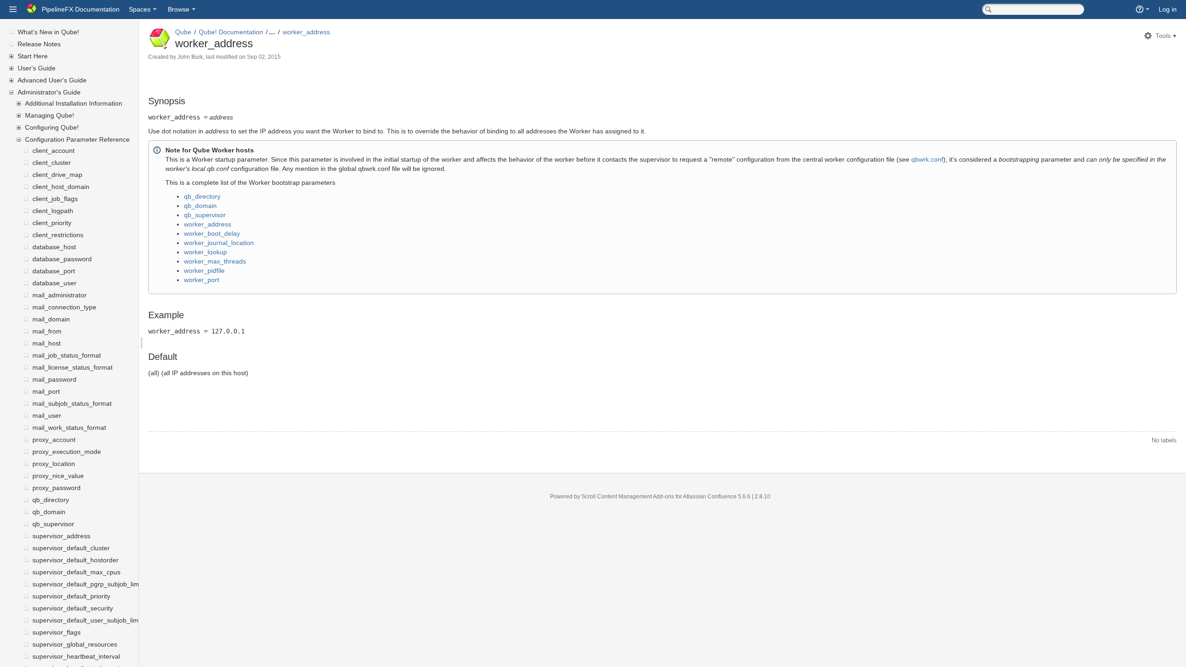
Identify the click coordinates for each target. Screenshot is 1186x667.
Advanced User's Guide (52, 80)
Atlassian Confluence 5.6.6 (717, 496)
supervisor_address (61, 536)
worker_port (201, 279)
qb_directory (50, 499)
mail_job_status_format (66, 355)
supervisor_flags (56, 632)
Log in (1168, 9)
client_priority (51, 223)
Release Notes (39, 44)
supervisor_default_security (72, 608)
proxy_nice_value (58, 475)
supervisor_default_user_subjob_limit (87, 620)
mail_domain (51, 319)
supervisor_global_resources (74, 644)
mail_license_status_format (72, 367)
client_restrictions (57, 235)
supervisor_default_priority (71, 596)
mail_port (46, 391)
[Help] (1142, 9)
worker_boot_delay (212, 233)
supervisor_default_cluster (71, 548)
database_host (54, 247)
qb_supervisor (53, 524)
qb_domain (48, 512)
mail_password (54, 379)
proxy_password (56, 487)
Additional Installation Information (73, 103)
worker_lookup (205, 252)
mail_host (46, 343)
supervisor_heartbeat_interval (76, 656)
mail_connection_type (64, 307)
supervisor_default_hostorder (75, 560)
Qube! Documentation (231, 32)
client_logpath (52, 210)
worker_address (306, 32)
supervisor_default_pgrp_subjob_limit (87, 584)
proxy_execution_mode (66, 451)
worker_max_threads (215, 261)
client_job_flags (55, 198)
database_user (54, 283)
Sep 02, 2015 (264, 57)
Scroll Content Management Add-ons (627, 496)
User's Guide (37, 68)
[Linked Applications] (13, 9)
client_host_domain (60, 186)
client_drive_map (57, 174)
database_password (62, 259)
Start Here (33, 56)
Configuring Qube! (52, 127)
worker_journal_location (219, 242)
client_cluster (51, 162)
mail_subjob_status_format (72, 403)
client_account (53, 150)
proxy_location (53, 463)
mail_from (47, 331)
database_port (53, 271)
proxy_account (54, 439)
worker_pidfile (204, 270)
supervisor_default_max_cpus (76, 572)
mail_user (46, 415)
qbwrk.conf (927, 159)
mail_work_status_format (69, 427)
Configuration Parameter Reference (77, 139)
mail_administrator (59, 295)
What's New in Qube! (48, 32)
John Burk (190, 57)
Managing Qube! (49, 115)
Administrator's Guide (49, 92)
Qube (183, 32)
